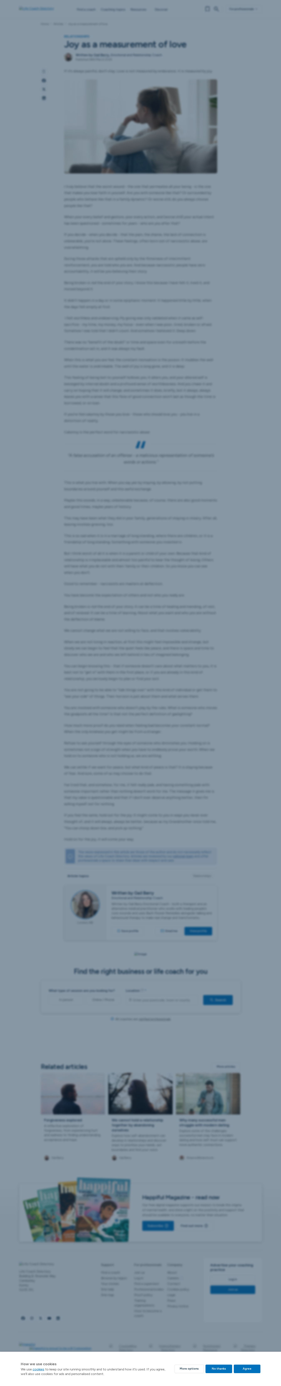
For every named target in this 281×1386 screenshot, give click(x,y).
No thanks (219, 1368)
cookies (38, 1369)
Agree (247, 1368)
